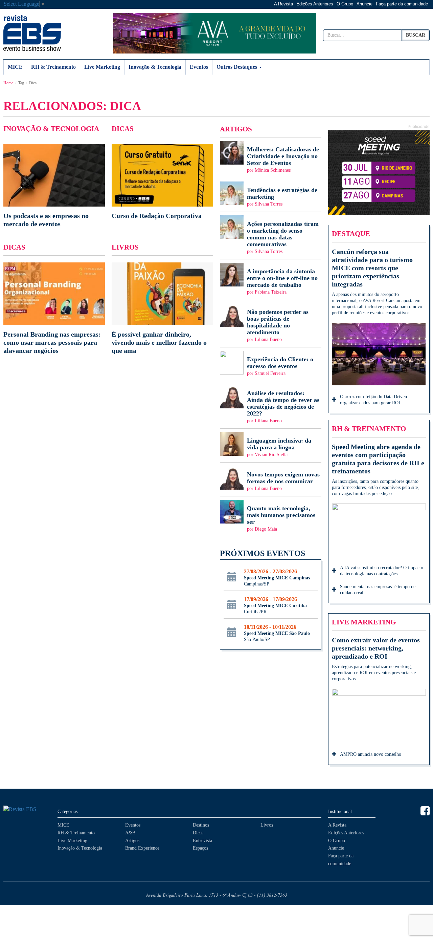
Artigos (132, 840)
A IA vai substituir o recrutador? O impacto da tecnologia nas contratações (381, 570)
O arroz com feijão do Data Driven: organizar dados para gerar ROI (374, 399)
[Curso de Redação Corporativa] (162, 182)
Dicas (198, 832)
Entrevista (202, 840)
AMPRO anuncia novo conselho (370, 754)
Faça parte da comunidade (402, 3)
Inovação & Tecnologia (155, 67)
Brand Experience (142, 848)
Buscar (415, 35)
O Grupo (345, 3)
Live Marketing (102, 67)
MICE (15, 67)
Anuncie (364, 3)
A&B (130, 832)
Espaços (200, 848)
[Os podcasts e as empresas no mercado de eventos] (54, 186)
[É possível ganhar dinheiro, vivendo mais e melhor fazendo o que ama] (162, 308)
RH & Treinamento (53, 67)
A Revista (283, 3)
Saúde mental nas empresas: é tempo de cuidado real (377, 589)
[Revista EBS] (32, 33)
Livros (266, 825)
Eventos (199, 67)
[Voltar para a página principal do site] (27, 809)
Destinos (201, 825)
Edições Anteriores (314, 3)
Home (8, 83)
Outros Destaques (237, 67)
